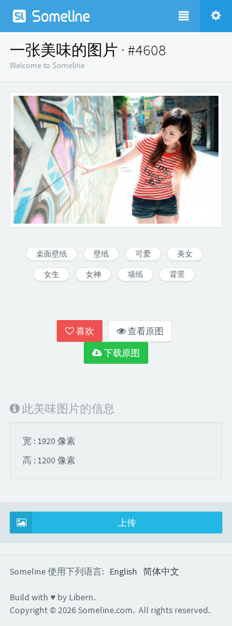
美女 (185, 253)
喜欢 (84, 331)
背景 (177, 274)
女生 (51, 274)
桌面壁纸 (51, 253)
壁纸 (101, 253)
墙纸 (135, 274)
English (123, 571)
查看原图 (145, 331)
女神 (93, 274)
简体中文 (161, 571)
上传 (127, 522)
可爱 (143, 253)
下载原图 (121, 353)
